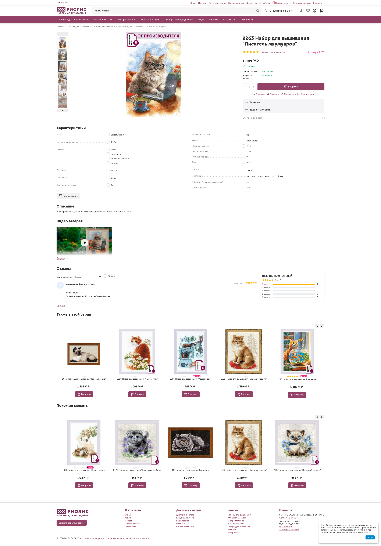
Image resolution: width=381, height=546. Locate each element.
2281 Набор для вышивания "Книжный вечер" (190, 379)
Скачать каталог (283, 3)
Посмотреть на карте (289, 529)
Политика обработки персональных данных (128, 538)
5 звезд (265, 284)
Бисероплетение (236, 521)
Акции (128, 518)
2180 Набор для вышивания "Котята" (133, 470)
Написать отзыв (277, 52)
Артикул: (313, 52)
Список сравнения (185, 526)
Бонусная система (185, 518)
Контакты (317, 3)
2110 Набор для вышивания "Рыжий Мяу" (186, 470)
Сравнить (274, 94)
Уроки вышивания (217, 3)
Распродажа (234, 532)
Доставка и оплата (302, 3)
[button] (288, 94)
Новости (202, 3)
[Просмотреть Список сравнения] (301, 10)
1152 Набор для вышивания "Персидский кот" (137, 379)
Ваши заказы (182, 521)
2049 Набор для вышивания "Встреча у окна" (297, 379)
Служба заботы (262, 3)
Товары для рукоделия (239, 526)
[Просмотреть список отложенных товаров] (308, 10)
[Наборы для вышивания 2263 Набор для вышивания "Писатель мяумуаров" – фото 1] (153, 74)
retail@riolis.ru (285, 526)
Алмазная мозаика (237, 518)
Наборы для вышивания (239, 515)
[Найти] (258, 10)
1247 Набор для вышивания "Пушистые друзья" (80, 470)
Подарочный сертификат (240, 3)
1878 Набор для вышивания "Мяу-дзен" (243, 379)
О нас (193, 3)
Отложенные (182, 524)
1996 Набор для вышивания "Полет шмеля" (293, 470)
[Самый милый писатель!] (84, 242)
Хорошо (370, 537)
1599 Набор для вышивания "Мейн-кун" (239, 470)
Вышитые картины (236, 524)
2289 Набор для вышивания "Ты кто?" (84, 379)
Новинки (232, 529)
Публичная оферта (94, 538)
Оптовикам (130, 526)
